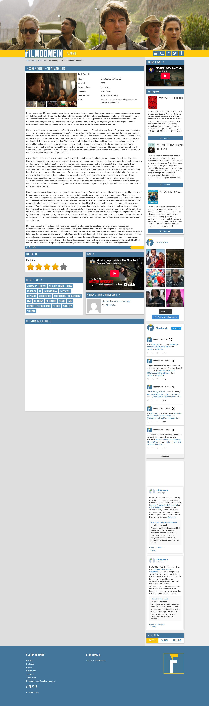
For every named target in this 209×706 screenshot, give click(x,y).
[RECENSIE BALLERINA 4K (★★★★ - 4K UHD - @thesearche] (175, 258)
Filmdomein (31, 61)
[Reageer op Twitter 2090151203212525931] (148, 421)
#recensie (161, 370)
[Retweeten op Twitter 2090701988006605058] (153, 400)
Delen (154, 550)
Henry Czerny (31, 296)
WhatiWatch (111, 305)
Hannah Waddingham (50, 291)
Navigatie (72, 53)
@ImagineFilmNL (154, 418)
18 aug (168, 429)
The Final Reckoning (43, 306)
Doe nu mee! (165, 138)
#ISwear (154, 413)
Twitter (152, 640)
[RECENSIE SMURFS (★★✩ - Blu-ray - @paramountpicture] (155, 278)
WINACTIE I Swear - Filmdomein (164, 522)
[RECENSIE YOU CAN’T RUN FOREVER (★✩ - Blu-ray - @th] (175, 278)
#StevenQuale (153, 347)
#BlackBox (155, 344)
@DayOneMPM (158, 396)
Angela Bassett (32, 286)
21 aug (168, 387)
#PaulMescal (161, 394)
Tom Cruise (56, 306)
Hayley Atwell (65, 291)
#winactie (174, 344)
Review (70, 301)
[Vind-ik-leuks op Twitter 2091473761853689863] (158, 352)
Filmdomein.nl (32, 692)
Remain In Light (156, 507)
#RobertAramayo (164, 415)
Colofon (29, 660)
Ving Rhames (31, 311)
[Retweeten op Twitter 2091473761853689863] (153, 352)
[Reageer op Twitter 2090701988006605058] (148, 400)
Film (40, 291)
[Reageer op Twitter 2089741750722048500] (148, 447)
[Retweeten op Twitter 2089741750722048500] (153, 447)
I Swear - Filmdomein (159, 599)
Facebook (164, 640)
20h (166, 339)
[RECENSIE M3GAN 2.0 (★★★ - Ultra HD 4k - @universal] (175, 298)
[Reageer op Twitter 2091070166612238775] (148, 379)
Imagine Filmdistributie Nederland (163, 505)
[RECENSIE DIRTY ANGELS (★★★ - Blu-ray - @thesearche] (155, 298)
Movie (29, 301)
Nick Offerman (38, 301)
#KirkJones (152, 415)
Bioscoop (43, 286)
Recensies (42, 61)
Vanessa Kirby (67, 306)
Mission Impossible (45, 296)
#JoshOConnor (173, 394)
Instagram (177, 640)
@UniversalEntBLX (173, 396)
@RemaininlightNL (170, 418)
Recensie (62, 301)
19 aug (168, 408)
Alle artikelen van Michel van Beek (116, 301)
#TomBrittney (164, 347)
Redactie (30, 664)
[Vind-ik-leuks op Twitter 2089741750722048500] (158, 447)
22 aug (168, 360)
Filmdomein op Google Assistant (40, 681)
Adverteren (31, 677)
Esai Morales (31, 291)
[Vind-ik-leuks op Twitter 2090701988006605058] (158, 400)
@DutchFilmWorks (155, 349)
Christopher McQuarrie (56, 286)
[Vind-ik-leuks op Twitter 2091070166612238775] (158, 379)
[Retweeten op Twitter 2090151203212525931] (153, 421)
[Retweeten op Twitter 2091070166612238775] (153, 379)
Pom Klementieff (51, 301)
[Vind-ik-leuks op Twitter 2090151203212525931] (158, 421)
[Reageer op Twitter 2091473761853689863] (148, 352)
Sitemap (30, 674)
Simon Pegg (30, 306)
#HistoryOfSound (158, 392)
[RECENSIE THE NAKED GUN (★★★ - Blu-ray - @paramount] (155, 258)
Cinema (69, 286)
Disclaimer (31, 670)
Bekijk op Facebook (156, 548)
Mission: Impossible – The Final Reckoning (67, 296)
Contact (29, 667)
